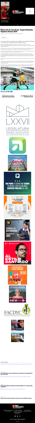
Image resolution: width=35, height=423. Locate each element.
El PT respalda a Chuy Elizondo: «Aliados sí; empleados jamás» (5, 21)
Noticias (5, 19)
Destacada (2, 19)
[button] (17, 24)
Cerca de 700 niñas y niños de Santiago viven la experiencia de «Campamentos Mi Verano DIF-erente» (16, 374)
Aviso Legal (17, 421)
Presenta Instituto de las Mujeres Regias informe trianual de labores (8, 96)
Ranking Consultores (21, 419)
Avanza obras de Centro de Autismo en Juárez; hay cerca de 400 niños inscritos (16, 398)
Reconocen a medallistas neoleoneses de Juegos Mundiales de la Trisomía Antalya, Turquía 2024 (17, 386)
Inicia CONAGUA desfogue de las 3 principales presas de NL (27, 96)
